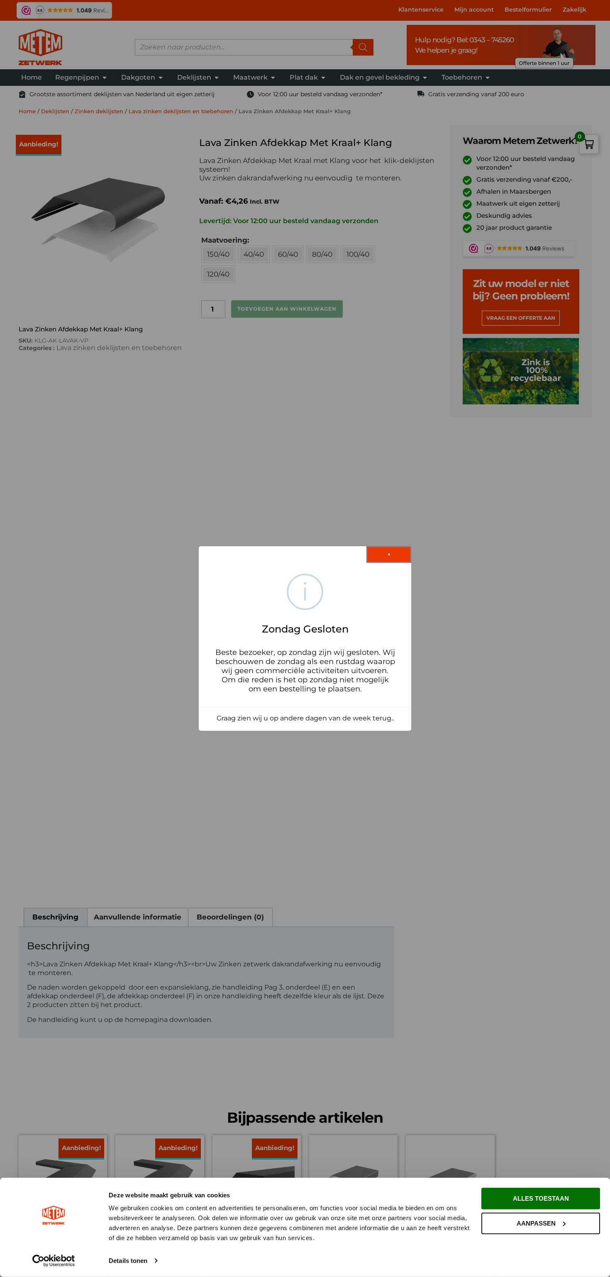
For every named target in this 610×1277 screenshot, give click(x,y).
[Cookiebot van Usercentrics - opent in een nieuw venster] (53, 1261)
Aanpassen (536, 1222)
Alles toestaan (541, 1198)
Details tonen (128, 1260)
